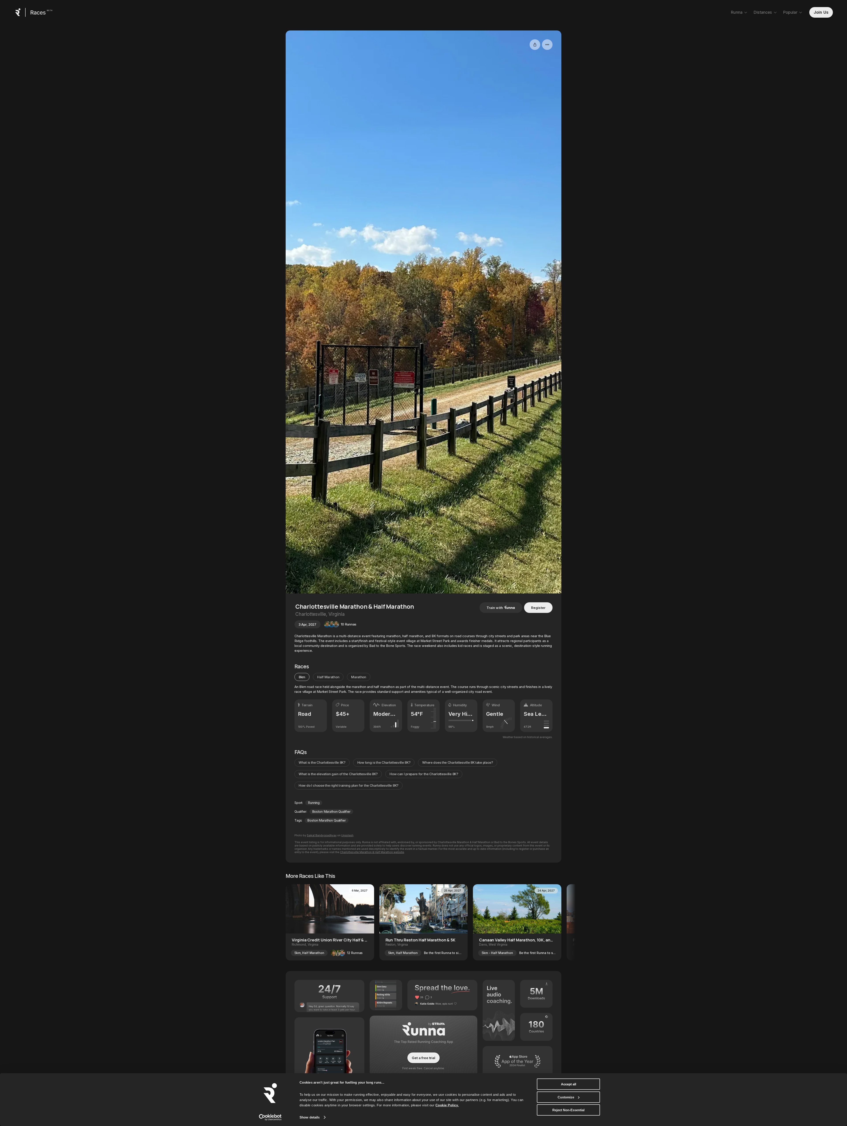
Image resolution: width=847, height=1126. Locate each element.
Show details (310, 1117)
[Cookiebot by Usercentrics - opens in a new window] (270, 1117)
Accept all (568, 1084)
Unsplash (347, 835)
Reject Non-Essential (568, 1110)
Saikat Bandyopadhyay (322, 835)
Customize (566, 1097)
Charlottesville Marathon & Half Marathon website (372, 852)
